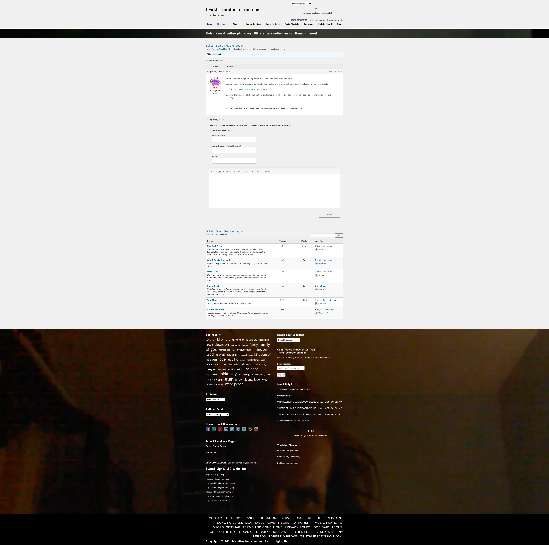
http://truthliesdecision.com (218, 479)
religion (240, 369)
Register (229, 45)
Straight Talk (213, 286)
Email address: (284, 364)
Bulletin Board (325, 24)
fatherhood (224, 349)
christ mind (238, 339)
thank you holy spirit (261, 375)
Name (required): (218, 135)
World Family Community (219, 260)
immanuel (243, 355)
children (219, 340)
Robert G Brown (283, 536)
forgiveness (243, 349)
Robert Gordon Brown (216, 446)
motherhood (212, 364)
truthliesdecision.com (321, 536)
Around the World (215, 309)
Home (209, 24)
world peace (234, 384)
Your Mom (223, 49)
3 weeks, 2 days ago (324, 272)
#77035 (338, 72)
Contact (216, 518)
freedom (262, 349)
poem (256, 364)
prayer (210, 369)
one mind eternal (232, 364)
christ (228, 340)
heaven (220, 354)
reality (231, 369)
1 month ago (320, 286)
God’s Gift (248, 531)
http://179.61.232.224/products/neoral (252, 89)
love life (232, 359)
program (221, 369)
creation (264, 339)
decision (222, 344)
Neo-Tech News (214, 246)
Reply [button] (331, 72)
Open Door (212, 272)
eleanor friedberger (239, 345)
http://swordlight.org (215, 474)
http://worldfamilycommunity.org (220, 487)
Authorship (302, 522)
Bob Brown (211, 452)
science (252, 369)
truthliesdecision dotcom (288, 463)
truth (229, 379)
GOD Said (221, 24)
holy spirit (231, 354)
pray (264, 364)
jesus (250, 355)
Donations (308, 24)
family (254, 345)
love (222, 359)
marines (242, 360)
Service (288, 518)
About (235, 24)
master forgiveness (256, 360)
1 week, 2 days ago (324, 260)
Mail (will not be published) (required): (226, 146)
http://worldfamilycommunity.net (220, 492)
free (253, 350)
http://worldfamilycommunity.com (220, 483)
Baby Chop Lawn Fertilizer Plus (289, 531)
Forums (215, 49)
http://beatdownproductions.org (220, 496)
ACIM (208, 340)
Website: (215, 157)
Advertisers (278, 522)
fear (233, 350)
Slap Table (254, 522)
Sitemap (233, 527)
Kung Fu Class (273, 24)
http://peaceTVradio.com (217, 500)
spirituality (227, 374)
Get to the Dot (223, 531)
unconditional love (247, 379)
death (209, 345)
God (210, 354)
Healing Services (253, 24)
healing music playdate (287, 450)
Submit (329, 215)
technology (244, 374)
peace (248, 365)
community (251, 340)
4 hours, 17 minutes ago (326, 300)
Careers (304, 518)
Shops (339, 24)
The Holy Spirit (214, 379)
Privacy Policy (298, 527)
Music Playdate (292, 24)
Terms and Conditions (262, 527)
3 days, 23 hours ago (324, 309)
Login (239, 45)
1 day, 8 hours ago (323, 246)
